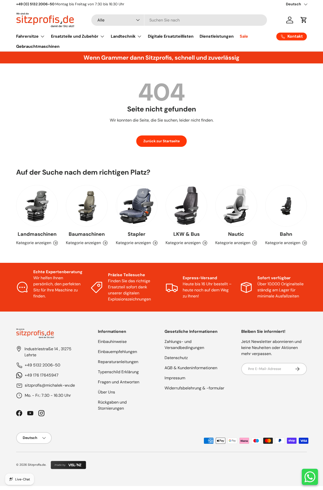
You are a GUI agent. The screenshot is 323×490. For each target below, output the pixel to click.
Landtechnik (123, 36)
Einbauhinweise (112, 341)
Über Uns (106, 392)
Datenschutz (176, 357)
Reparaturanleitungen (118, 361)
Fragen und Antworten (118, 382)
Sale (244, 36)
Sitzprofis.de (37, 465)
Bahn (286, 234)
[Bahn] (286, 205)
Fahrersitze (27, 36)
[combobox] (179, 20)
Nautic (236, 234)
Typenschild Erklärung (118, 372)
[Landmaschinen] (37, 205)
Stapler (136, 234)
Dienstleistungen (217, 36)
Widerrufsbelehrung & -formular (194, 388)
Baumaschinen (87, 234)
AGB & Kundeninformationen (191, 367)
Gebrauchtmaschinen (38, 46)
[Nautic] (236, 205)
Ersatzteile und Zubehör (74, 36)
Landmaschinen (37, 234)
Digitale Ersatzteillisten (171, 36)
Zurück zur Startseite (161, 141)
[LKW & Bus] (186, 205)
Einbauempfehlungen (117, 351)
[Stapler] (136, 205)
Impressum (175, 378)
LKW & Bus (186, 234)
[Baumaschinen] (86, 205)
